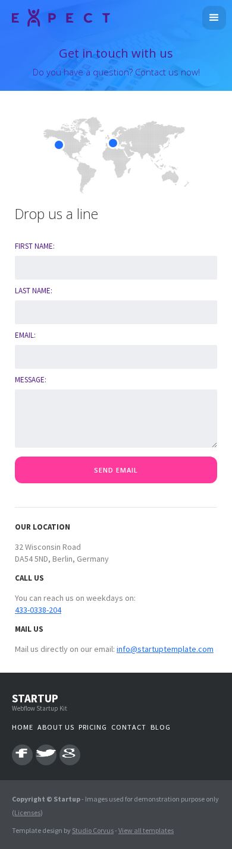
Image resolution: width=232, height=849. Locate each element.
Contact (128, 727)
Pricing (93, 727)
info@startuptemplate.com (165, 649)
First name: (35, 246)
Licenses (27, 812)
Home (22, 727)
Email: (25, 335)
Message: (30, 380)
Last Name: (33, 291)
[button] (214, 18)
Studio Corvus (93, 830)
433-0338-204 (38, 609)
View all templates (146, 830)
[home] (58, 16)
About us (55, 727)
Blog (161, 727)
